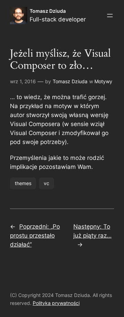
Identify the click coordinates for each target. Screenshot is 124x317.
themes (23, 183)
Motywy (103, 81)
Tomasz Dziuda (48, 11)
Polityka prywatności (56, 303)
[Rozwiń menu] (110, 15)
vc (46, 183)
